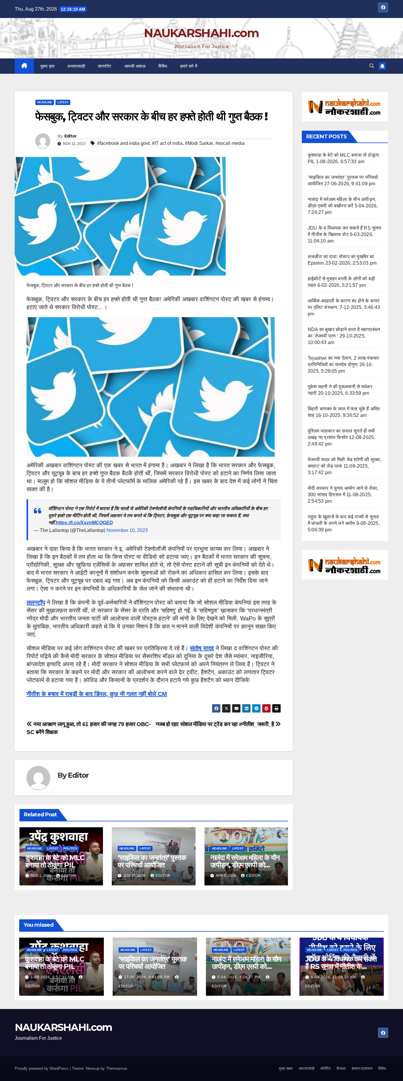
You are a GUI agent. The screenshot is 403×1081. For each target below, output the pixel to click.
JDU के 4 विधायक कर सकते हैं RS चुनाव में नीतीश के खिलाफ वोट (341, 966)
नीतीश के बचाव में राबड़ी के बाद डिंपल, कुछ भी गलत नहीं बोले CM (97, 694)
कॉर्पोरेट (325, 1068)
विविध (162, 66)
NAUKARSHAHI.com (201, 33)
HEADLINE (44, 102)
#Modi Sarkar (199, 143)
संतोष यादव (202, 648)
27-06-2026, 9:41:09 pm (147, 977)
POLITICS (70, 848)
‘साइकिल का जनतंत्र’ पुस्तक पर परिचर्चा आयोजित (152, 861)
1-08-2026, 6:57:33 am (53, 977)
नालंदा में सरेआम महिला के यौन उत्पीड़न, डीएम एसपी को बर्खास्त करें (245, 865)
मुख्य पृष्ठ (47, 66)
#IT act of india (167, 143)
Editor (70, 136)
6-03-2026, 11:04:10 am (334, 977)
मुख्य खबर (286, 1068)
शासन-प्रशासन (362, 1068)
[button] (371, 65)
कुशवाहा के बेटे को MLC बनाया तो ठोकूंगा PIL (54, 861)
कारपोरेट (105, 66)
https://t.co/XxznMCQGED (84, 522)
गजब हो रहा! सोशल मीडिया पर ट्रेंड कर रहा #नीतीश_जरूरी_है (216, 724)
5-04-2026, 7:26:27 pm (239, 977)
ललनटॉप (36, 602)
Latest (62, 102)
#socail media (230, 143)
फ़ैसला (341, 1068)
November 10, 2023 (127, 530)
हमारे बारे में (188, 66)
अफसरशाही (76, 66)
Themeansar (116, 1068)
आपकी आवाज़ (135, 66)
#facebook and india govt (123, 143)
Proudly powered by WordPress (42, 1068)
